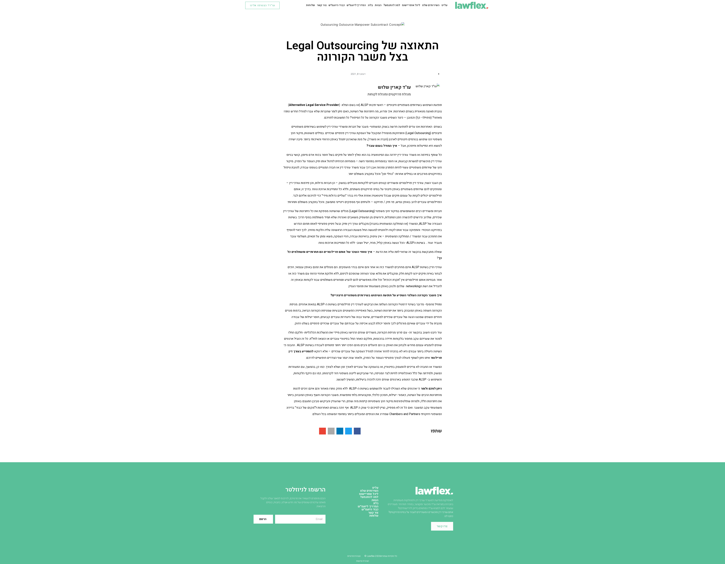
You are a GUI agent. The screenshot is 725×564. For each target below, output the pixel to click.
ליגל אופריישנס (411, 5)
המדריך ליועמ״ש (356, 5)
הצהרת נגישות (362, 561)
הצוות (378, 5)
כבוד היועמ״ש (337, 5)
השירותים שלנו (431, 5)
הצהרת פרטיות (354, 556)
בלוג (370, 5)
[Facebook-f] (286, 5)
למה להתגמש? (391, 5)
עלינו (444, 5)
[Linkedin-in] (292, 5)
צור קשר (322, 5)
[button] (357, 431)
